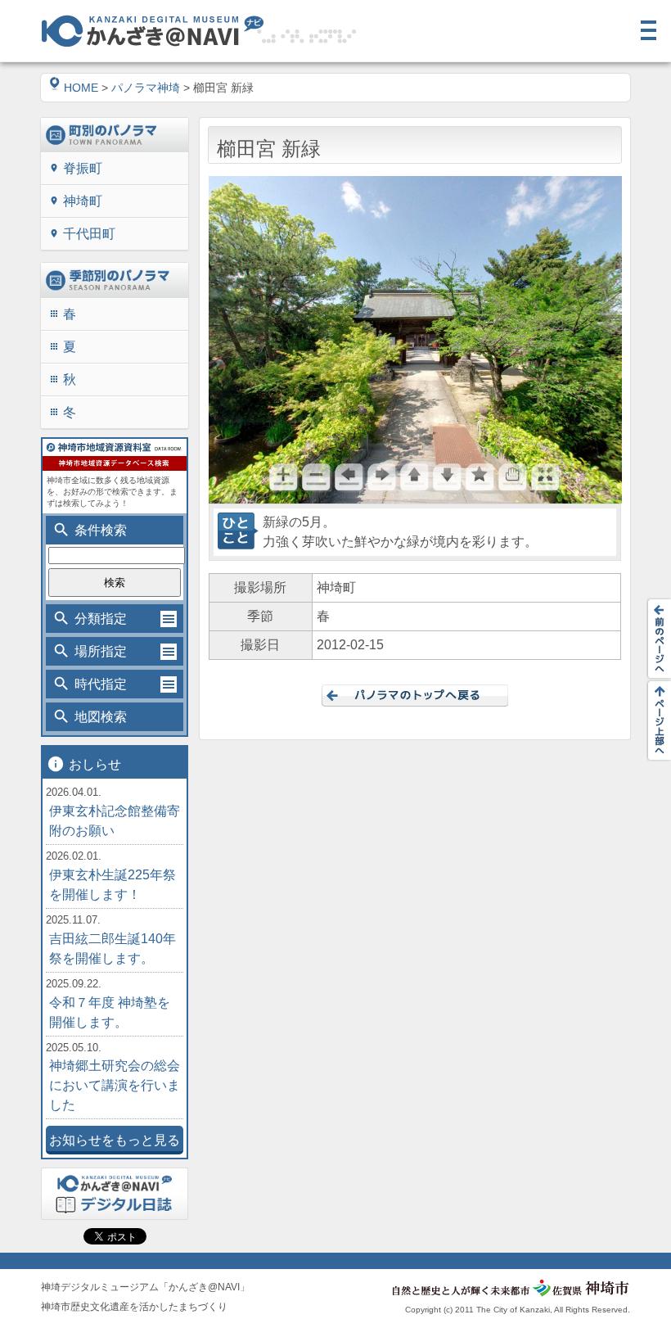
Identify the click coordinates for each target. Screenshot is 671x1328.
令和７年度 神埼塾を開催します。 (109, 1012)
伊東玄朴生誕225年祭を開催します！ (112, 884)
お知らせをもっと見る (114, 1140)
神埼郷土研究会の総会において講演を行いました (114, 1085)
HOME (81, 87)
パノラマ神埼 (145, 87)
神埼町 (75, 201)
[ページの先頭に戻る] (654, 720)
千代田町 (82, 234)
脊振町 (75, 168)
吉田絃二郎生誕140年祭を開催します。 (112, 948)
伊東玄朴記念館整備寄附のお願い (114, 821)
